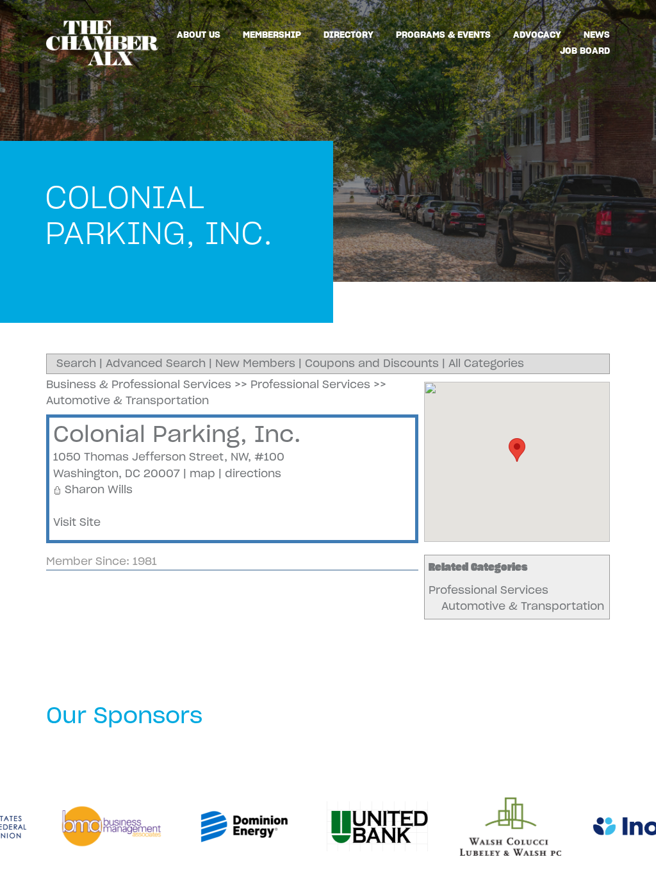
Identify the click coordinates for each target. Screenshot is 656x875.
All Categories (486, 363)
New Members (255, 363)
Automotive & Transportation (522, 606)
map (202, 473)
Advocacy (537, 34)
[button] (517, 450)
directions (253, 473)
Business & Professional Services (138, 384)
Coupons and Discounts (372, 363)
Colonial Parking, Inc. (176, 434)
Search (76, 363)
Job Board (585, 50)
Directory (348, 34)
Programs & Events (443, 34)
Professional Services (488, 590)
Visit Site (77, 522)
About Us (198, 34)
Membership (272, 34)
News (597, 34)
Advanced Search (156, 363)
